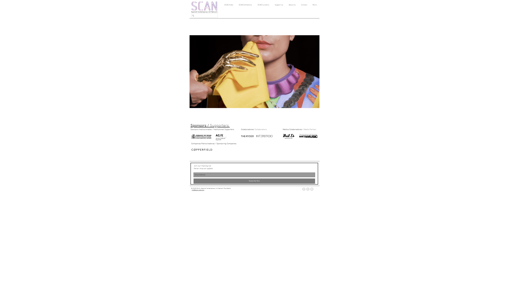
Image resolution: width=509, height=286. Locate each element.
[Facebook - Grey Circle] (304, 189)
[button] (254, 72)
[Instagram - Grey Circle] (311, 189)
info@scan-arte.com (198, 190)
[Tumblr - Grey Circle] (308, 189)
